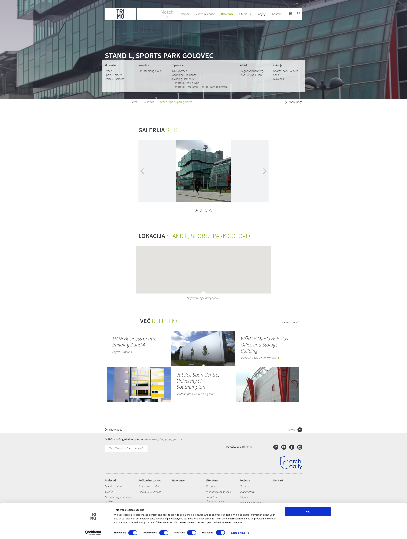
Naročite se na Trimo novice (125, 448)
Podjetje (245, 480)
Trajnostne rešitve (148, 486)
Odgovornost (247, 491)
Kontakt (278, 480)
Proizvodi (111, 480)
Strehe (109, 491)
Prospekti (211, 486)
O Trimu (244, 486)
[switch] (163, 532)
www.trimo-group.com (165, 439)
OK (308, 511)
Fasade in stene (114, 486)
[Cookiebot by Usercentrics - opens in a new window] (93, 532)
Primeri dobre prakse (218, 491)
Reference (227, 14)
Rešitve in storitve (149, 480)
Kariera (244, 497)
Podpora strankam (149, 491)
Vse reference (290, 322)
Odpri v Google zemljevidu (202, 298)
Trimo (135, 102)
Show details (238, 532)
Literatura (212, 480)
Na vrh (291, 430)
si (294, 3)
